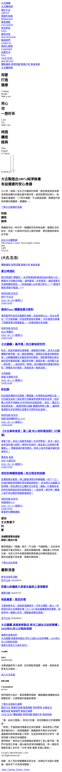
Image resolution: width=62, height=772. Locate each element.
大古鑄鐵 (5, 3)
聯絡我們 (15, 711)
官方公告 (5, 580)
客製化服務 (26, 711)
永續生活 (47, 707)
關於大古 (5, 707)
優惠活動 (5, 593)
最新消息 (5, 711)
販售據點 (27, 707)
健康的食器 (16, 707)
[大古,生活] (6, 714)
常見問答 (37, 707)
